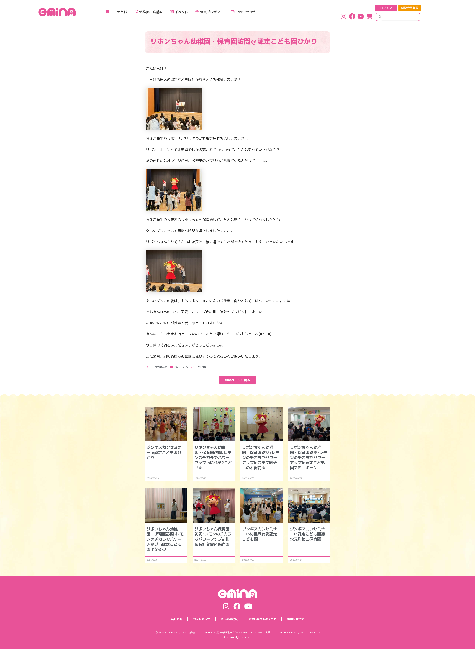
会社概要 (176, 619)
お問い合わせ (245, 11)
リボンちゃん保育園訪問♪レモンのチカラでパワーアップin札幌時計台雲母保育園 (213, 536)
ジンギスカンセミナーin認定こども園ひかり (164, 452)
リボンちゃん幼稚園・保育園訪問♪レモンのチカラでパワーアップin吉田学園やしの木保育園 (260, 457)
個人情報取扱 (229, 619)
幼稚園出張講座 (151, 11)
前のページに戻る (237, 380)
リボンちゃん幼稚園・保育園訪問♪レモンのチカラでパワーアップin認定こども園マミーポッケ (308, 457)
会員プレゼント (211, 11)
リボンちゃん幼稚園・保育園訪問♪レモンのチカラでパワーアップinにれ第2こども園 (213, 457)
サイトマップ (201, 619)
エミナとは (118, 11)
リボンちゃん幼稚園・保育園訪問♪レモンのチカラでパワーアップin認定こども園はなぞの (165, 539)
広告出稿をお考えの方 (262, 619)
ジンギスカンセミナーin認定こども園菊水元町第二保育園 (307, 534)
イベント (181, 11)
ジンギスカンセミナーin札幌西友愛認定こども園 (259, 534)
